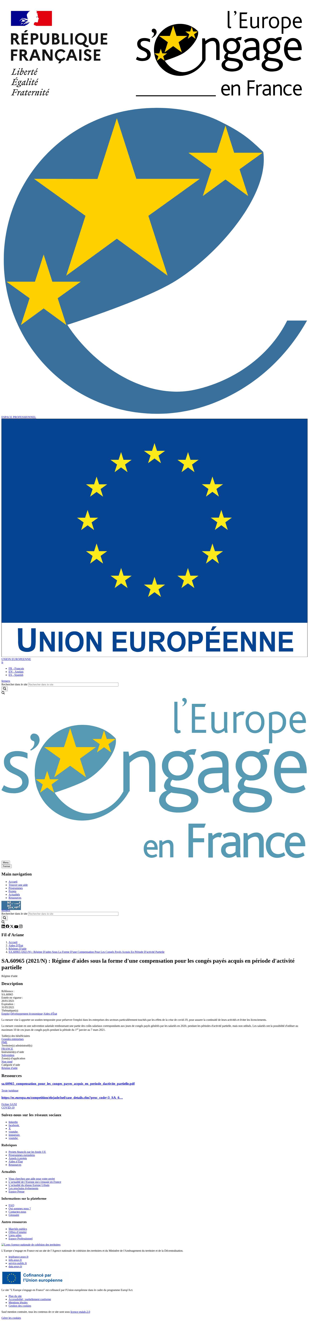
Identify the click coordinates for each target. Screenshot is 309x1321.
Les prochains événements (23, 1188)
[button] (2, 662)
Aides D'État (16, 945)
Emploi (5, 1013)
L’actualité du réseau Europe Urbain (29, 1185)
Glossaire (14, 1214)
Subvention (7, 1055)
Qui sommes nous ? (20, 1208)
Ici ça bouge (11, 903)
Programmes (16, 888)
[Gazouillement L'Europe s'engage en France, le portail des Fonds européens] (12, 927)
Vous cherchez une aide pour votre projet (32, 1178)
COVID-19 (7, 1107)
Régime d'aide (9, 1068)
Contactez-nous (17, 1211)
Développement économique (26, 1013)
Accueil (13, 881)
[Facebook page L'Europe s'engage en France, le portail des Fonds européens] (8, 927)
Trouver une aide (18, 884)
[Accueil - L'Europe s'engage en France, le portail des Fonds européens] (154, 104)
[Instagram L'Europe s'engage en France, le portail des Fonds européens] (21, 927)
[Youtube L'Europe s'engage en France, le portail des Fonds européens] (16, 927)
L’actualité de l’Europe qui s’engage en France (35, 1181)
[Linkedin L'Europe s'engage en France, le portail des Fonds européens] (3, 927)
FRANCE (7, 1048)
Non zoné (7, 1061)
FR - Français (16, 668)
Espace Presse (16, 1191)
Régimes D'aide (17, 948)
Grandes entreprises (12, 1039)
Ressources (15, 897)
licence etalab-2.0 (80, 1311)
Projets (12, 891)
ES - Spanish (16, 674)
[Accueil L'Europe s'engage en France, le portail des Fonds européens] (154, 858)
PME (4, 1042)
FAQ (11, 1205)
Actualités (14, 894)
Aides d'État (50, 1013)
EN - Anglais (16, 671)
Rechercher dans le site (14, 684)
